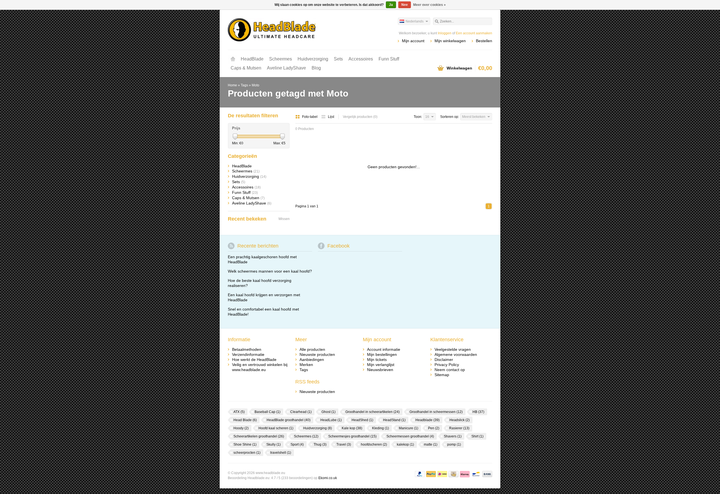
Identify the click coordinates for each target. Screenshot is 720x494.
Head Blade (245, 420)
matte (430, 444)
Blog (316, 68)
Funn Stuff (389, 59)
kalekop (405, 444)
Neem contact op (450, 369)
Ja (391, 5)
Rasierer (459, 428)
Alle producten (312, 349)
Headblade (427, 420)
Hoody (241, 428)
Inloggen (444, 33)
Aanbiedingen (312, 359)
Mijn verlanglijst (380, 364)
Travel (343, 444)
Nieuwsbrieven (380, 369)
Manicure (408, 428)
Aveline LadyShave (286, 68)
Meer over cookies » (429, 5)
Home (233, 59)
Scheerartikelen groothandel (258, 436)
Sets (338, 59)
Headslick (459, 420)
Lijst (331, 117)
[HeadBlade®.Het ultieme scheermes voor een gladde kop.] (294, 29)
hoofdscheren (374, 444)
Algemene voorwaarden (456, 354)
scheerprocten (246, 453)
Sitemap (442, 374)
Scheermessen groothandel (410, 436)
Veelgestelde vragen (453, 349)
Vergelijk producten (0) (360, 117)
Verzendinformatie (248, 354)
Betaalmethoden (246, 349)
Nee (404, 5)
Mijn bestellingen (382, 354)
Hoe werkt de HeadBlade (254, 359)
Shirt (477, 436)
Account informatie (383, 349)
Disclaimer (444, 359)
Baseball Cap (267, 412)
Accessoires (360, 59)
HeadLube (331, 420)
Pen (433, 428)
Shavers (453, 436)
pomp (454, 444)
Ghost (328, 412)
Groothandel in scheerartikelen (372, 412)
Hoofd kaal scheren (275, 428)
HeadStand (394, 420)
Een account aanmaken (474, 33)
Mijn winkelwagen (450, 41)
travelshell (280, 453)
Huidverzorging (313, 59)
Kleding (380, 428)
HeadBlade (252, 59)
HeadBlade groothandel (288, 420)
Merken (306, 364)
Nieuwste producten (317, 354)
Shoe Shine (244, 444)
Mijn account (413, 41)
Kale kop (352, 428)
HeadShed (362, 420)
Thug (320, 444)
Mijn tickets (377, 359)
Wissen (284, 219)
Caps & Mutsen (246, 68)
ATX (239, 412)
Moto (255, 85)
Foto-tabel (310, 117)
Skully (273, 444)
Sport (297, 444)
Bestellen (484, 41)
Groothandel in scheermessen (436, 412)
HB (478, 412)
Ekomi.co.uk (327, 478)
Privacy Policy (447, 364)
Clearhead (301, 412)
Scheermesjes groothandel (352, 436)
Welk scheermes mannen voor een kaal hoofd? (270, 271)
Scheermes (280, 59)
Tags (244, 85)
